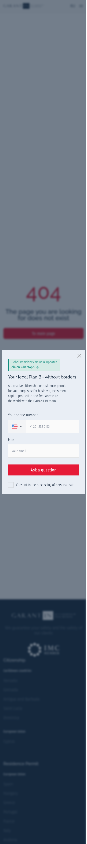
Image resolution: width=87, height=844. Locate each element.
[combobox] (17, 426)
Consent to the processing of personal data (45, 485)
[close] (79, 355)
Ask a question (44, 470)
